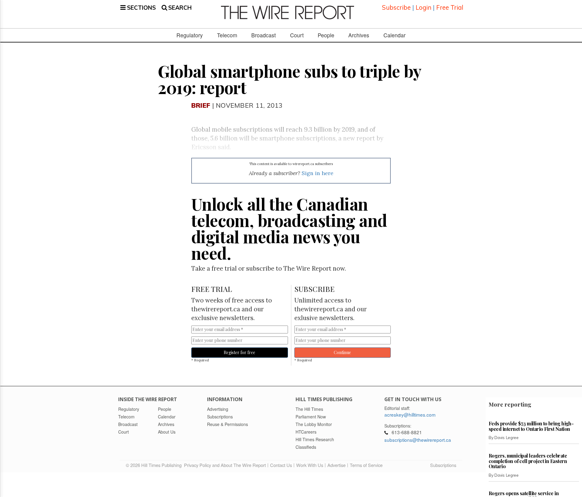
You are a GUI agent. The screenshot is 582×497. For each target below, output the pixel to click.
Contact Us (281, 465)
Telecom (227, 35)
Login (423, 7)
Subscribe (396, 7)
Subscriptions (443, 465)
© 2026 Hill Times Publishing (155, 465)
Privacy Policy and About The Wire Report (225, 465)
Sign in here (317, 173)
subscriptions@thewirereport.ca (417, 439)
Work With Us (309, 465)
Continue (342, 352)
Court (297, 35)
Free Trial (449, 7)
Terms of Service (366, 465)
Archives (358, 35)
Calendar (394, 35)
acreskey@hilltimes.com (410, 414)
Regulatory (189, 35)
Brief (200, 105)
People (326, 35)
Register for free (239, 352)
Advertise (336, 465)
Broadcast (263, 35)
